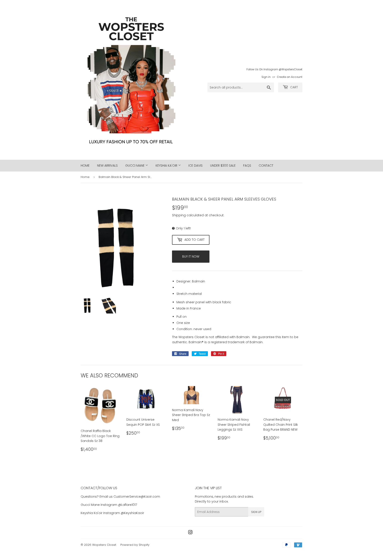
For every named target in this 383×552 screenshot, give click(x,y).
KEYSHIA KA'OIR (167, 165)
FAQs (247, 165)
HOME (85, 165)
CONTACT (266, 165)
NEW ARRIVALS (107, 165)
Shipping (179, 215)
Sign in (266, 77)
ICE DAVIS (195, 165)
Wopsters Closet (104, 545)
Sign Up (256, 512)
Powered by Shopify (134, 545)
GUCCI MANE (135, 165)
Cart (293, 87)
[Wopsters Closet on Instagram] (190, 533)
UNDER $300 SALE (223, 165)
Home (85, 177)
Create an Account (289, 77)
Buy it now (190, 256)
